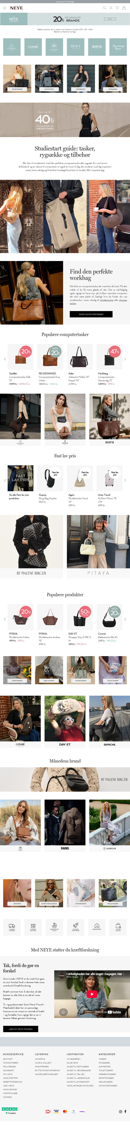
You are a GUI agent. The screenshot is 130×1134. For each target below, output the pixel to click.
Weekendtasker (107, 1074)
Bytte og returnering (47, 1070)
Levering (40, 1059)
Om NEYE (7, 1074)
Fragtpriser (42, 1067)
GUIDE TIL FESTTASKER (78, 1067)
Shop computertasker (91, 314)
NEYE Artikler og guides (80, 1086)
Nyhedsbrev (74, 1059)
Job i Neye (8, 1086)
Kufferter (104, 1067)
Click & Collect (43, 1063)
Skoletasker (106, 1082)
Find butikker (10, 1063)
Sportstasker (106, 1078)
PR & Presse (9, 1067)
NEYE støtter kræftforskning (12, 1080)
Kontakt (8, 1059)
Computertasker (108, 1086)
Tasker (102, 1059)
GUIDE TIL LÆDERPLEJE (78, 1078)
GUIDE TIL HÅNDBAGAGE (79, 1070)
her (102, 170)
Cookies (7, 1097)
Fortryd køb (10, 1093)
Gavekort (8, 1070)
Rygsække (104, 1063)
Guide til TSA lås (75, 1074)
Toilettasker (106, 1070)
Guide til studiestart (78, 1082)
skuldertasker (107, 300)
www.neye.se (10, 1089)
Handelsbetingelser (46, 1074)
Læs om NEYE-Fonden (20, 1029)
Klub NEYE (72, 1063)
